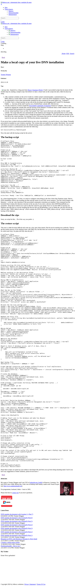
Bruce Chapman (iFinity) (35, 90)
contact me (15, 493)
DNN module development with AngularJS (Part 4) (17, 525)
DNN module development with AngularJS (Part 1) (17, 535)
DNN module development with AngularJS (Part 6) (17, 518)
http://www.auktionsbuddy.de (13, 486)
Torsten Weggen (6, 74)
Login (2, 22)
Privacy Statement (30, 584)
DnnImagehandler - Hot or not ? (11, 546)
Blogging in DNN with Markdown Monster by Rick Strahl (19, 539)
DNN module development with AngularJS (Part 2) (17, 532)
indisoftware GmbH (36, 482)
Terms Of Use (41, 584)
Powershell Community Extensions (40, 105)
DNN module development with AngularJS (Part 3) (17, 528)
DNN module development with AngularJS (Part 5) (17, 521)
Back (3, 57)
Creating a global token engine (10, 542)
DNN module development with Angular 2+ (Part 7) (17, 514)
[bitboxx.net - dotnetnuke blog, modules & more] (16, 2)
